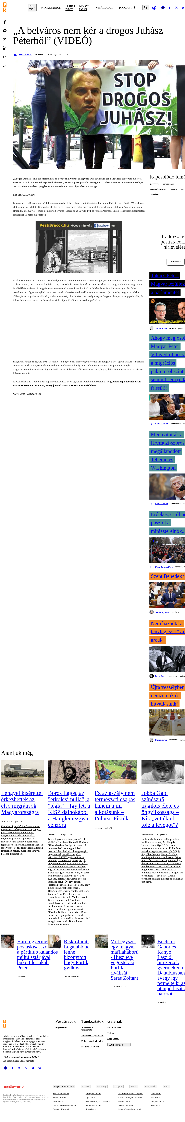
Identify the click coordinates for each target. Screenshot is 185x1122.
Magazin (118, 1086)
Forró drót (70, 7)
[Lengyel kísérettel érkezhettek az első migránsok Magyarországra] (22, 772)
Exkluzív (22, 976)
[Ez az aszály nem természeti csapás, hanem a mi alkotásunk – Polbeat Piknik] (116, 772)
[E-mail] (4, 57)
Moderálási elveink (90, 1047)
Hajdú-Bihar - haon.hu (93, 1105)
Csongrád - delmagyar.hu (61, 1109)
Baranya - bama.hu (59, 1098)
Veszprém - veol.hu (157, 1101)
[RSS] (26, 1068)
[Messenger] (4, 30)
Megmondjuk (51, 7)
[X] (176, 7)
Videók (110, 1033)
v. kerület (154, 194)
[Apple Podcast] (39, 1068)
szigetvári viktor (158, 189)
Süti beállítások (116, 1045)
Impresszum (61, 1027)
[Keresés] (145, 7)
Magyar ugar (85, 7)
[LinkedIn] (4, 48)
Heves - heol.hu (91, 1109)
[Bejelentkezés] (154, 8)
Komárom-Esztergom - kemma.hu (130, 1098)
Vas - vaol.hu (155, 1098)
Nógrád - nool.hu (124, 1101)
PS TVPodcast (114, 1027)
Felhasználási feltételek (92, 1041)
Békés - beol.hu (58, 1101)
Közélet (85, 1086)
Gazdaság (101, 1086)
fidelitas (173, 189)
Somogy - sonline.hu (125, 1105)
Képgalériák (113, 1038)
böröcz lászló (169, 184)
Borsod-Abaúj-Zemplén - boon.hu (64, 1105)
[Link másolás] (4, 65)
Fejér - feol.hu (90, 1098)
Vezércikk (176, 612)
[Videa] (163, 7)
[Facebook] (169, 7)
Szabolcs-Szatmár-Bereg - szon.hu (130, 1109)
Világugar (104, 7)
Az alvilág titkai (72, 976)
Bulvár (134, 1086)
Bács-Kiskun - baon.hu (61, 1094)
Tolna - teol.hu (156, 1094)
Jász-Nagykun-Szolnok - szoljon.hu (130, 1094)
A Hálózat (53, 834)
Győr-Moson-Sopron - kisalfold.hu (98, 1101)
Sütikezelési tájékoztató (92, 1035)
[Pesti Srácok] (13, 7)
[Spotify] (32, 1068)
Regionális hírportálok (64, 1086)
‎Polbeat (99, 828)
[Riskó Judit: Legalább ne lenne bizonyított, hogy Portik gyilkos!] (54, 941)
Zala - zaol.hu (155, 1105)
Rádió (166, 1086)
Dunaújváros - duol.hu (93, 1094)
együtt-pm (154, 184)
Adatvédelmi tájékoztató (87, 1028)
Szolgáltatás (150, 1086)
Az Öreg (172, 328)
